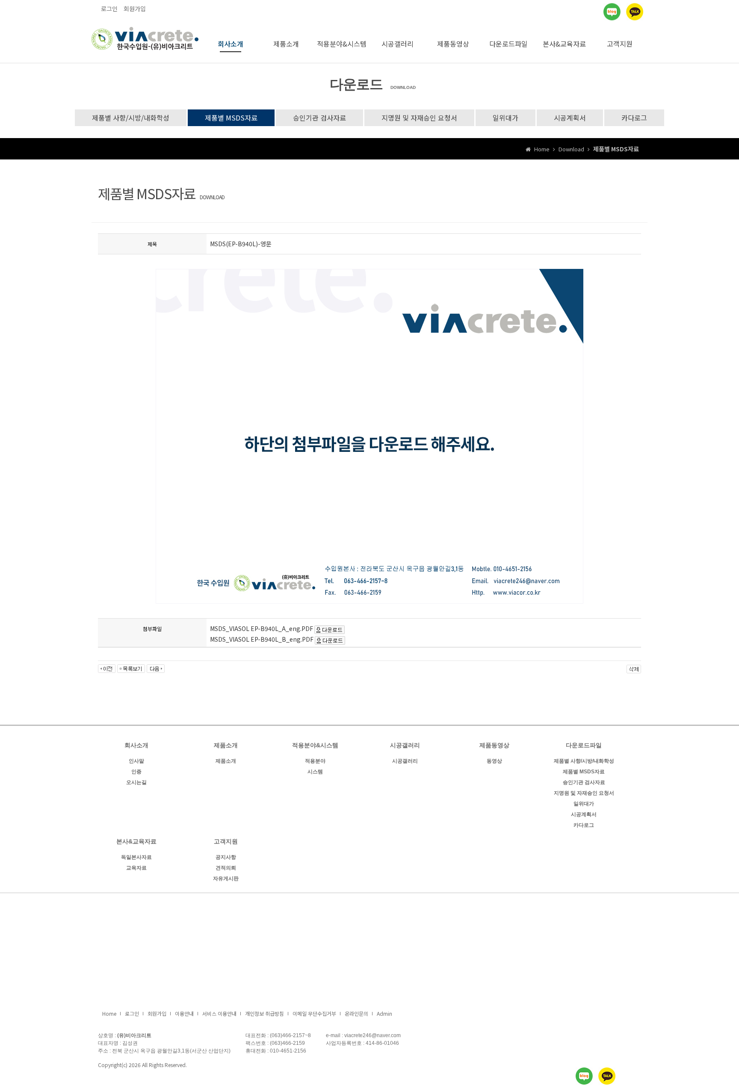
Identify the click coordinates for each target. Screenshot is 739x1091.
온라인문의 (356, 1013)
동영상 (494, 761)
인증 (136, 772)
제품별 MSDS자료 (231, 117)
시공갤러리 (397, 43)
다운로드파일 (508, 43)
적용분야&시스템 (342, 43)
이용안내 (184, 1013)
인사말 (136, 761)
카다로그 (634, 117)
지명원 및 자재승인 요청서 (419, 117)
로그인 (109, 8)
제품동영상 (453, 43)
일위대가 (505, 117)
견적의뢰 (226, 868)
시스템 (315, 772)
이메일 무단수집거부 (314, 1013)
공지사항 (226, 857)
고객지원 (620, 43)
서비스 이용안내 (219, 1013)
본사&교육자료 (564, 43)
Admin (384, 1013)
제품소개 (286, 43)
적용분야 (315, 761)
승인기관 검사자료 (319, 117)
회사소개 (230, 43)
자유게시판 (226, 879)
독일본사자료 (136, 857)
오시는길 (136, 782)
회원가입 (135, 8)
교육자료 (136, 868)
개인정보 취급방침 (264, 1013)
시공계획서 (570, 117)
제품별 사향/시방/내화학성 (130, 117)
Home (109, 1013)
